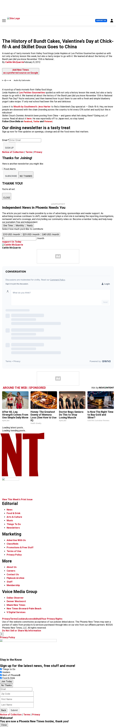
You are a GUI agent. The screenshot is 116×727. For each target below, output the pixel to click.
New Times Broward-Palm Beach (24, 608)
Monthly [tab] (20, 225)
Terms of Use (14, 551)
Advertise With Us (16, 540)
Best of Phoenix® (11, 675)
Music (10, 520)
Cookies (21, 618)
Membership (13, 585)
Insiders (6, 672)
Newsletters (13, 527)
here (29, 118)
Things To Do (14, 524)
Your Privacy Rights (51, 618)
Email (5, 140)
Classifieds (12, 543)
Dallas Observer (15, 597)
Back (3, 710)
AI (40, 618)
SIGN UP (9, 147)
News (9, 509)
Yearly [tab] (30, 225)
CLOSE (6, 197)
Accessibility (32, 618)
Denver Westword (16, 601)
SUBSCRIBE (11, 176)
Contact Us (13, 574)
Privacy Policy (14, 554)
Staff (9, 581)
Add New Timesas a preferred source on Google (20, 71)
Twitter (36, 121)
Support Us (101, 20)
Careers (11, 570)
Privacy (38, 152)
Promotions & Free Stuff (20, 547)
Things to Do (8, 669)
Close (4, 725)
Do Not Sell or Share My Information (21, 630)
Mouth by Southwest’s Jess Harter (32, 106)
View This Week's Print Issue (17, 499)
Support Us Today (11, 241)
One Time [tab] (8, 225)
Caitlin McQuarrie (14, 62)
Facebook (28, 121)
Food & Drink (13, 513)
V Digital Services (16, 612)
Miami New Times (16, 605)
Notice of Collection (13, 152)
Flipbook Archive (15, 578)
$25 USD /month (31, 234)
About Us (12, 567)
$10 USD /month (11, 234)
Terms (28, 152)
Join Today (6, 681)
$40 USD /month (50, 234)
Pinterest (48, 121)
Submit (14, 710)
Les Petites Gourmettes (32, 92)
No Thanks (6, 685)
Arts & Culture (14, 517)
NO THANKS (26, 176)
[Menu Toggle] (4, 20)
